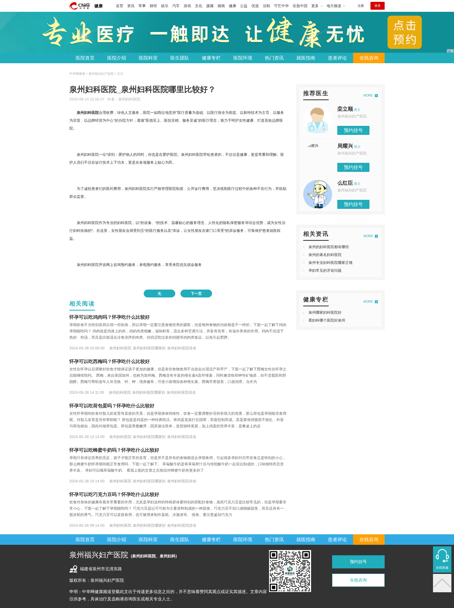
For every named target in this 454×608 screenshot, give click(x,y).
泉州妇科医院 (129, 99)
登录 (377, 6)
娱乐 (164, 6)
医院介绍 (116, 58)
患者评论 (337, 58)
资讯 (131, 6)
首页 (119, 6)
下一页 (196, 293)
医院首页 (85, 58)
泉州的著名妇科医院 (325, 255)
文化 (198, 6)
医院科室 (148, 58)
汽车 (176, 6)
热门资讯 (274, 58)
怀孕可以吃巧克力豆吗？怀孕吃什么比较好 (114, 494)
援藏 (210, 6)
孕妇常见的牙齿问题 (325, 270)
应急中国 (300, 6)
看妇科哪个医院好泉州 (326, 320)
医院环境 (242, 58)
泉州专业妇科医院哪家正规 (330, 262)
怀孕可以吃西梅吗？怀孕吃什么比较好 (109, 361)
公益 (243, 6)
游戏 (187, 6)
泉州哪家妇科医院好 (325, 312)
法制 (266, 6)
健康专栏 (211, 58)
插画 (221, 6)
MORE (368, 95)
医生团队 (179, 58)
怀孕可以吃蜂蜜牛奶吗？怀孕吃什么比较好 (114, 450)
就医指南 (305, 58)
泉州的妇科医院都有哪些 (328, 247)
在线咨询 (368, 58)
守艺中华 (281, 6)
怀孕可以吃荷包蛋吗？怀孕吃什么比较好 (111, 405)
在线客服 (442, 567)
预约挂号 (353, 130)
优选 (255, 6)
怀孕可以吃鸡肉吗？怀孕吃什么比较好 (109, 317)
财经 (153, 6)
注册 (361, 6)
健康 (98, 6)
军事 (142, 6)
